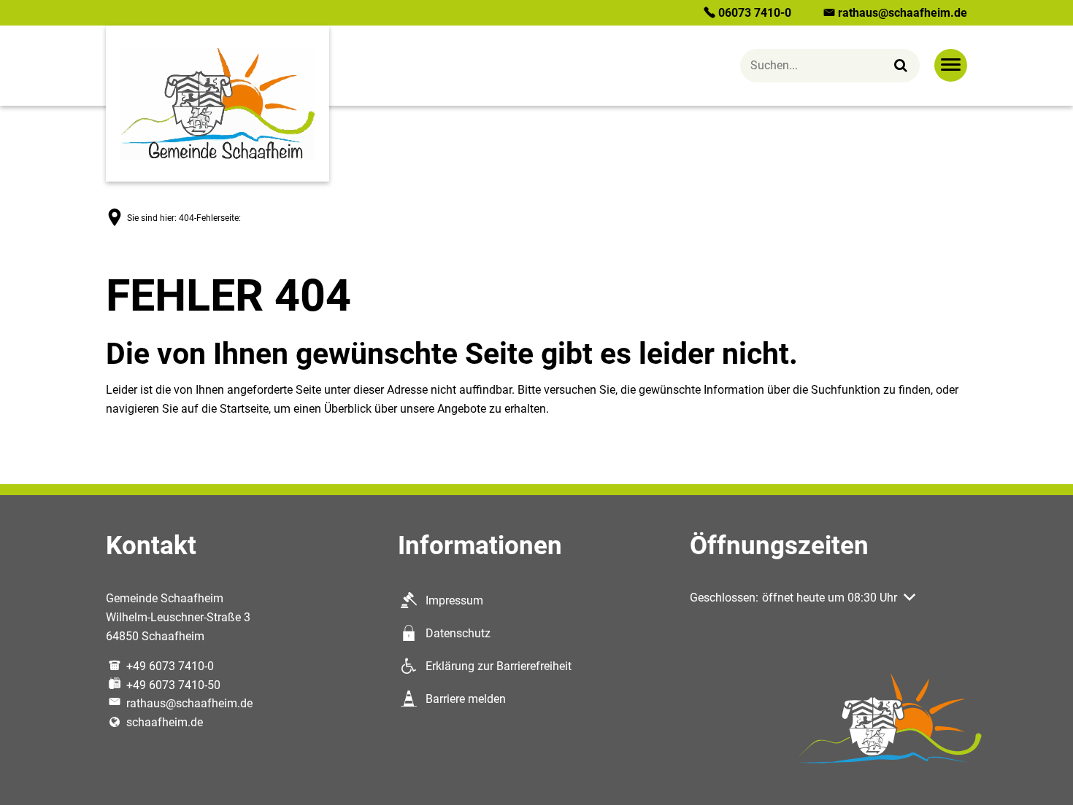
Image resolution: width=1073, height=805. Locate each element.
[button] (802, 598)
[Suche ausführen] (901, 65)
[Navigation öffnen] (950, 65)
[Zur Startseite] (217, 104)
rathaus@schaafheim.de (189, 703)
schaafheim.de (164, 722)
